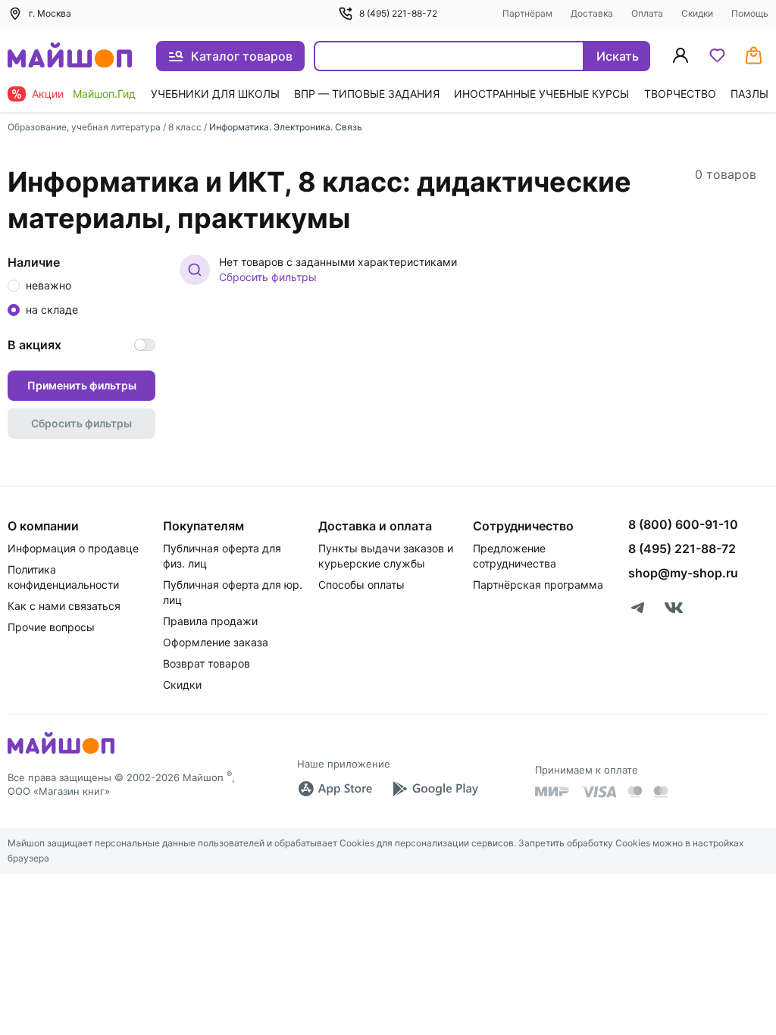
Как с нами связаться (64, 605)
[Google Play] (435, 789)
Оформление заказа (215, 642)
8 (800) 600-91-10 (683, 524)
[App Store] (335, 789)
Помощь (749, 13)
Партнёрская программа (538, 584)
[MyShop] (61, 752)
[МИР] (552, 791)
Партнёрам (527, 13)
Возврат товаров (206, 663)
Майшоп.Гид (104, 93)
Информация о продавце (73, 548)
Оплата (647, 13)
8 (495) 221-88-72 (398, 13)
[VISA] (598, 792)
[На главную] (70, 56)
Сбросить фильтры (268, 276)
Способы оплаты (361, 584)
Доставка (592, 13)
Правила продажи (210, 620)
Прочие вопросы (51, 627)
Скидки (697, 13)
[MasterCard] (635, 792)
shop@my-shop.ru (683, 572)
